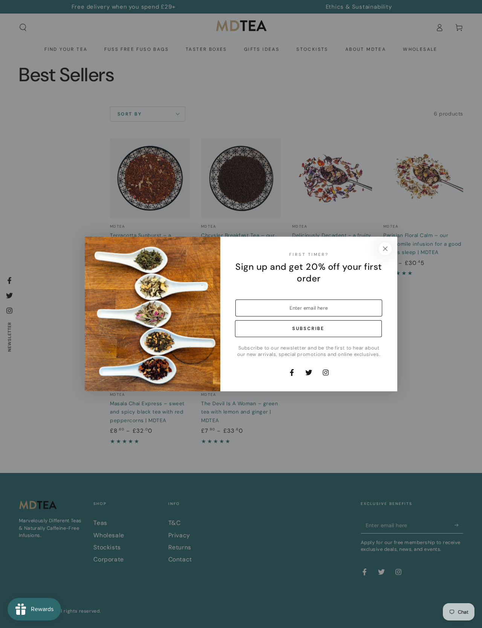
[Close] (385, 248)
